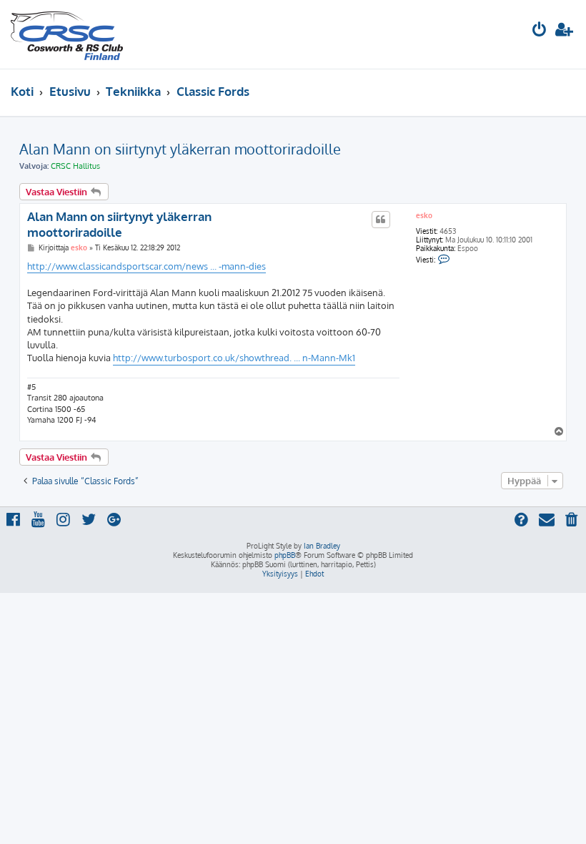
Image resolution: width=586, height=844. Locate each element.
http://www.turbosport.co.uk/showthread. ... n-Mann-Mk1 (234, 357)
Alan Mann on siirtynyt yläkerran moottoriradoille (180, 148)
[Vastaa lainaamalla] (381, 219)
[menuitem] (540, 31)
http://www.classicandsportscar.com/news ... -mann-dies (146, 266)
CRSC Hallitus (75, 166)
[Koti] (67, 34)
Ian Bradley (322, 545)
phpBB (284, 555)
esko (424, 215)
